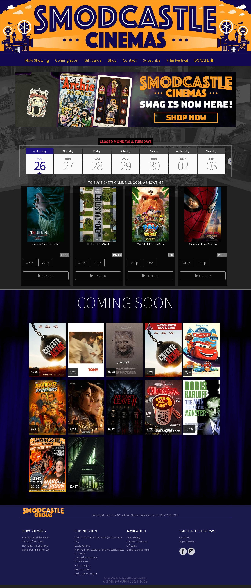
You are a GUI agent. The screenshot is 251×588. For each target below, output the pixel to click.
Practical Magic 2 (83, 565)
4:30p (81, 262)
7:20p (45, 262)
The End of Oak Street (32, 541)
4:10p (134, 262)
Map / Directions (187, 541)
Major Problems (82, 561)
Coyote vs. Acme (82, 545)
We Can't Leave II (83, 569)
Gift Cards (93, 60)
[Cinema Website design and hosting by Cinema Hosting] (125, 579)
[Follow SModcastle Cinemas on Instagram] (191, 551)
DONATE (202, 60)
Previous (20, 161)
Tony (77, 541)
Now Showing (37, 60)
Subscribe (151, 60)
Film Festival (177, 60)
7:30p (97, 262)
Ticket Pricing (133, 537)
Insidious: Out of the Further (35, 537)
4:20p (29, 262)
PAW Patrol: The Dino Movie (35, 545)
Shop (112, 60)
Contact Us (184, 537)
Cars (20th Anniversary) (86, 557)
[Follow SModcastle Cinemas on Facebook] (183, 551)
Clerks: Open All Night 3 (86, 573)
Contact (130, 60)
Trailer (47, 275)
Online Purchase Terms (138, 549)
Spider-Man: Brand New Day (35, 549)
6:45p (149, 262)
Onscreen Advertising (137, 541)
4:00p (186, 262)
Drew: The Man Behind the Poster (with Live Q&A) (98, 537)
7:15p (202, 262)
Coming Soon (66, 60)
